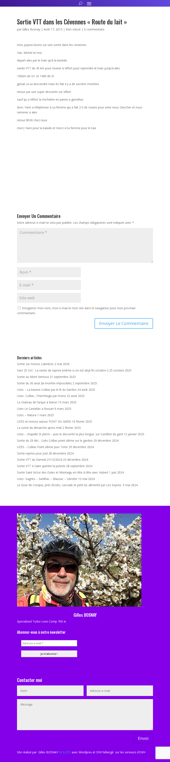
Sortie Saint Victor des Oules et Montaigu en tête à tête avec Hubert (62, 472)
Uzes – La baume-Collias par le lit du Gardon (46, 390)
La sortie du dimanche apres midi (39, 428)
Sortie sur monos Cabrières (35, 364)
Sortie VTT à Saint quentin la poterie (41, 466)
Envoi (143, 738)
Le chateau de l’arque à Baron (37, 402)
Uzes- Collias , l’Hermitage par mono (41, 396)
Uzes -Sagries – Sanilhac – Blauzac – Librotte (47, 479)
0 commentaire (94, 29)
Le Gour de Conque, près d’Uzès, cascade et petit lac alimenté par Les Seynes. (69, 485)
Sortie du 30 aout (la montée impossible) (44, 383)
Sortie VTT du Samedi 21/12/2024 (39, 460)
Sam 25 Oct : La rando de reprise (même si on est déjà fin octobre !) (62, 370)
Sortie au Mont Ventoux (33, 377)
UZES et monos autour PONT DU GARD (44, 421)
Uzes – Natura (26, 415)
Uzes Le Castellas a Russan (35, 409)
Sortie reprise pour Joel (32, 453)
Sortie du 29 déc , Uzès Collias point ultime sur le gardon (55, 440)
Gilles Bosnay (31, 29)
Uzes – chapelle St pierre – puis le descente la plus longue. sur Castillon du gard (70, 434)
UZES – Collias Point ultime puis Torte (42, 447)
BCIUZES (65, 752)
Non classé (73, 29)
